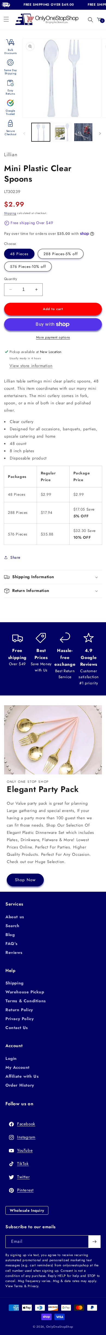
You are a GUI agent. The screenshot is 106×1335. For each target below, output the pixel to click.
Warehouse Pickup (24, 992)
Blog (10, 935)
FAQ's (11, 944)
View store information (31, 366)
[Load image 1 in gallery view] (41, 132)
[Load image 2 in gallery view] (62, 132)
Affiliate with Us (22, 1076)
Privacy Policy (19, 1019)
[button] (6, 19)
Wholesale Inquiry (27, 1210)
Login (11, 1058)
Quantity (10, 278)
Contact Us (16, 1028)
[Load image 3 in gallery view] (83, 132)
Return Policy (19, 1010)
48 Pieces (19, 254)
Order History (19, 1085)
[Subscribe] (94, 1241)
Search (12, 926)
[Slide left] (24, 133)
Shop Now (25, 880)
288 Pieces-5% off (60, 254)
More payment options (53, 337)
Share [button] (15, 557)
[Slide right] (100, 133)
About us (14, 917)
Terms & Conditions (25, 1001)
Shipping (10, 213)
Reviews (13, 953)
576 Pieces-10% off (28, 266)
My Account (17, 1067)
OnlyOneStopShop (59, 1326)
